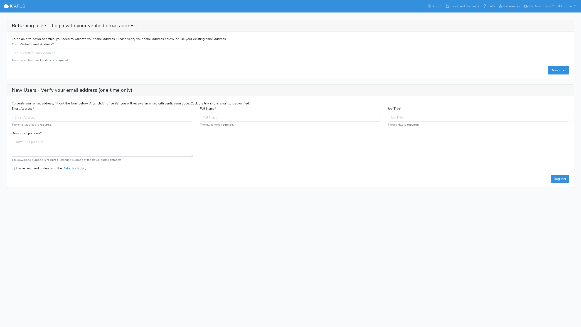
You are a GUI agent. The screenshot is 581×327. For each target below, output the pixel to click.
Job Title (394, 108)
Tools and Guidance (464, 6)
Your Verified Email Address (32, 44)
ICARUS (17, 6)
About (436, 6)
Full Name (207, 108)
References (511, 6)
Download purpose (26, 133)
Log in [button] (567, 6)
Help (491, 6)
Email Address (22, 108)
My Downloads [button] (540, 6)
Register (560, 178)
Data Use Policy (74, 168)
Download (558, 70)
